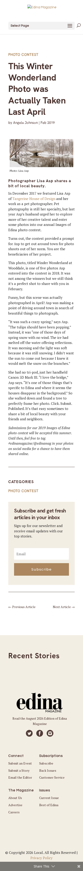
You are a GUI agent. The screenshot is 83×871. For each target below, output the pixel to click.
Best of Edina (48, 805)
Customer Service (52, 777)
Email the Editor (20, 777)
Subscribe (46, 763)
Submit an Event (20, 763)
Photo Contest (23, 54)
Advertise (15, 805)
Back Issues (47, 770)
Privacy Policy (41, 857)
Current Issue (49, 798)
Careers (14, 812)
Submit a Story (19, 770)
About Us (15, 798)
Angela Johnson (25, 122)
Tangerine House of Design (33, 198)
